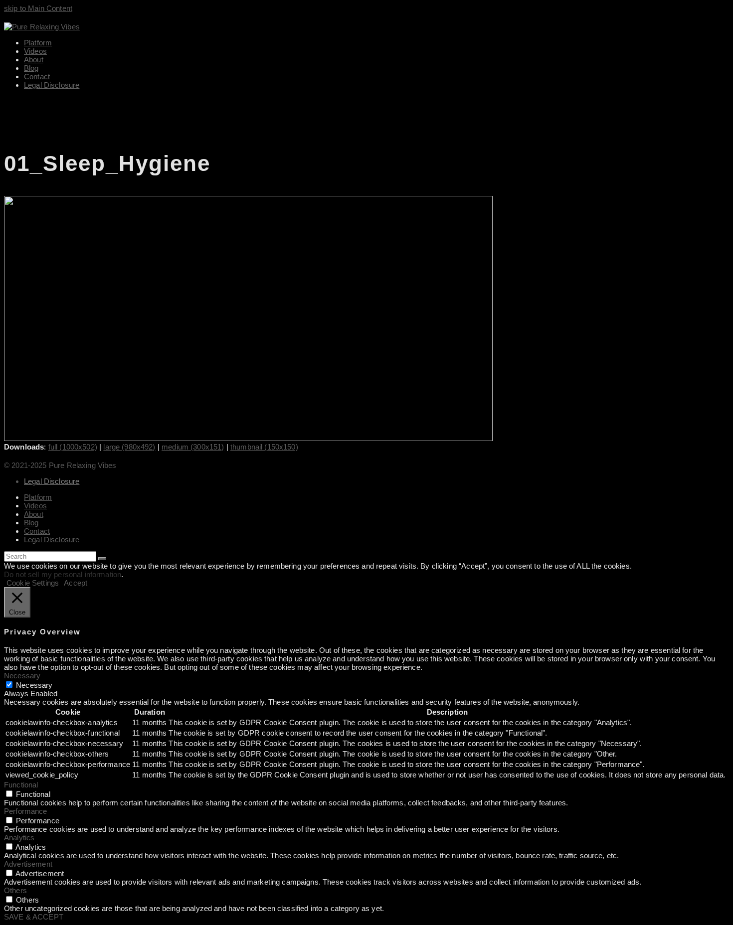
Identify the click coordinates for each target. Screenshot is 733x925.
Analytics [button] (19, 837)
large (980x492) (129, 447)
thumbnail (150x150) (264, 447)
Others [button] (15, 890)
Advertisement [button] (28, 864)
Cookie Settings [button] (32, 583)
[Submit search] (102, 558)
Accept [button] (75, 583)
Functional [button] (21, 784)
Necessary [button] (22, 675)
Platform (38, 497)
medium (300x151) (193, 447)
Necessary (34, 685)
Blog (31, 522)
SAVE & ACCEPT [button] (33, 917)
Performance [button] (25, 811)
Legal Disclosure (51, 481)
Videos (35, 505)
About (33, 514)
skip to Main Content (38, 8)
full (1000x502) (72, 447)
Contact (37, 531)
